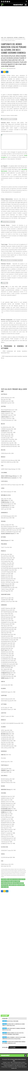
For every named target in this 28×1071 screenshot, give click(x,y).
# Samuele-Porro (5, 881)
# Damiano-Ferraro (15, 881)
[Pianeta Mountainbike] (2, 4)
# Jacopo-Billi (4, 885)
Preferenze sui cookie (12, 1066)
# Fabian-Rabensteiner (6, 883)
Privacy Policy (4, 1066)
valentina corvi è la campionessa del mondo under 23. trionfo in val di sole (13, 1024)
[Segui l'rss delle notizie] (4, 72)
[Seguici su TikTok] (1, 1)
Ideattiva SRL (14, 1068)
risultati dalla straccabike (12, 1021)
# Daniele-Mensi (12, 885)
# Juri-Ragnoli (21, 885)
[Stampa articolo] (7, 72)
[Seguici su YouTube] (5, 1)
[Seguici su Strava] (7, 1)
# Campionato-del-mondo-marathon (16, 879)
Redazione (4, 68)
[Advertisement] (14, 21)
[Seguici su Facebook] (9, 1)
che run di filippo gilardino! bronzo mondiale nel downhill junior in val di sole (13, 1042)
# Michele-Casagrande (18, 883)
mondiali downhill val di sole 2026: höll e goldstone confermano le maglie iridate (13, 1033)
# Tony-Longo (4, 887)
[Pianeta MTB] (6, 1055)
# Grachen (3, 879)
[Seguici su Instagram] (3, 1)
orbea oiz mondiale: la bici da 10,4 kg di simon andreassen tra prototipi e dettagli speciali (13, 1038)
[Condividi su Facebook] (2, 72)
